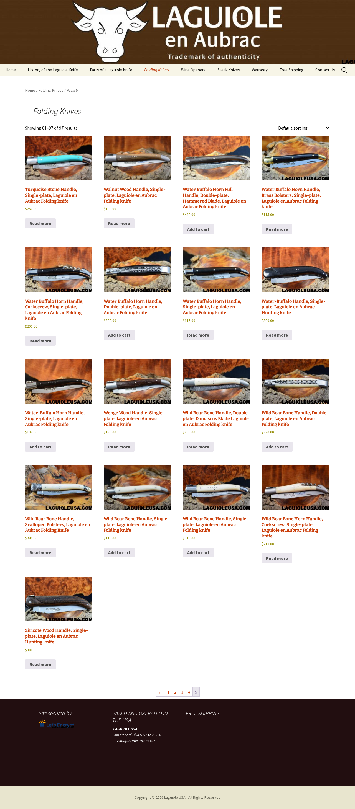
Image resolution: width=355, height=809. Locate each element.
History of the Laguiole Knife (53, 70)
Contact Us (325, 70)
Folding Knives (156, 70)
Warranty (260, 70)
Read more (40, 223)
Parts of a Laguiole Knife (111, 70)
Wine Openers (193, 70)
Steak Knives (228, 70)
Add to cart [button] (198, 229)
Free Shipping (291, 70)
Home (11, 70)
